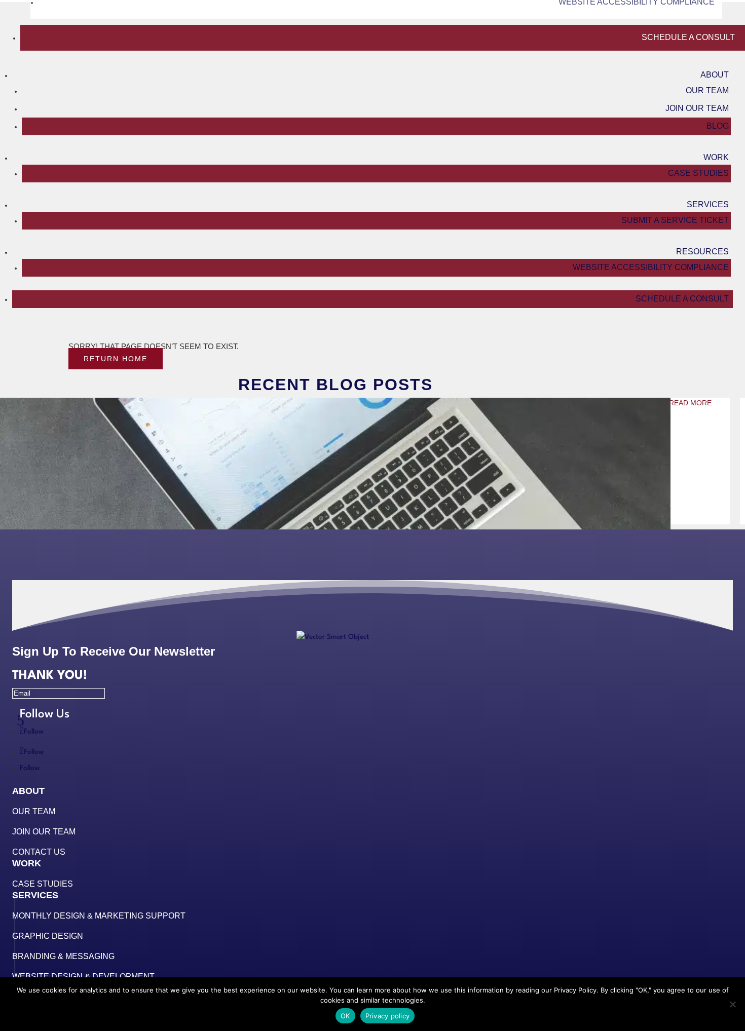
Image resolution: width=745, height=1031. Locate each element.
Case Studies (698, 173)
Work (716, 157)
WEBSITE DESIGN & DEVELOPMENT (83, 976)
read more (690, 403)
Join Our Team (697, 108)
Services (708, 204)
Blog (717, 126)
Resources (702, 251)
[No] (732, 1004)
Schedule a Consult (688, 37)
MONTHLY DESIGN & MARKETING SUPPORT (98, 915)
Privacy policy (387, 1016)
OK (345, 1016)
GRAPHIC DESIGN (47, 936)
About (714, 74)
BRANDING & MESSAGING (63, 956)
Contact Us (38, 852)
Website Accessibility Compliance (651, 267)
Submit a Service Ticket (675, 220)
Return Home (115, 359)
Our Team (707, 90)
